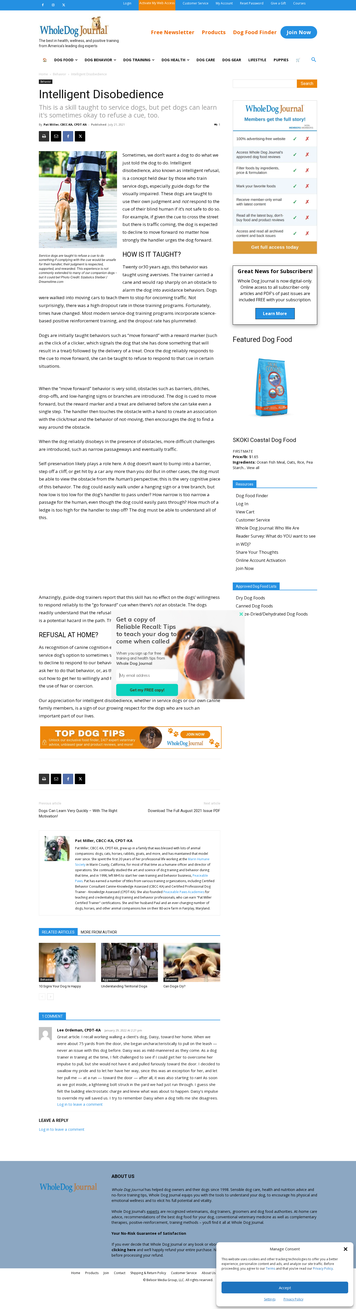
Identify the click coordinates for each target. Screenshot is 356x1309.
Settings (269, 1299)
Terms (270, 1268)
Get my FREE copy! (147, 689)
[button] (345, 1249)
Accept (285, 1287)
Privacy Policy (323, 1268)
